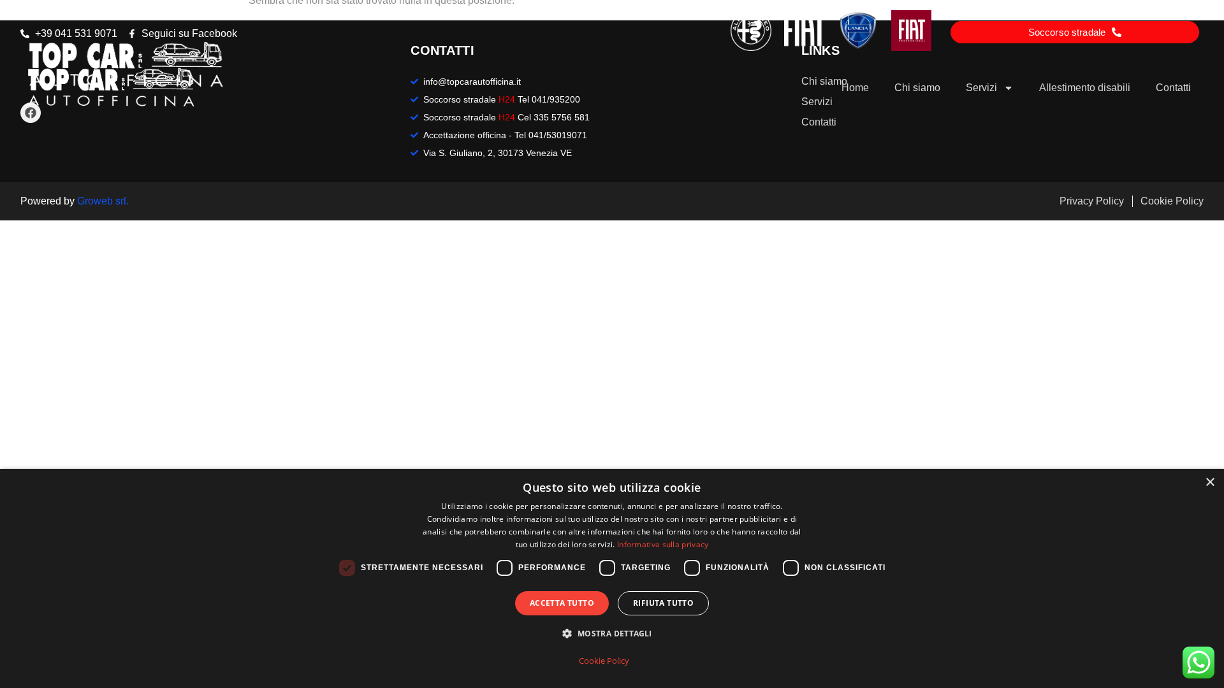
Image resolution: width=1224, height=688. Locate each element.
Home (855, 87)
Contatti (1173, 87)
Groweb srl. (103, 201)
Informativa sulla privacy (663, 544)
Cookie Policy (604, 660)
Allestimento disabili (1084, 87)
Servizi (981, 87)
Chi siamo (917, 87)
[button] (612, 634)
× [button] (1209, 482)
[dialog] (612, 578)
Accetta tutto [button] (562, 603)
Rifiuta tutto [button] (663, 603)
